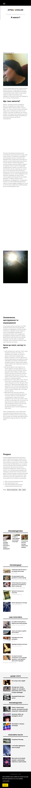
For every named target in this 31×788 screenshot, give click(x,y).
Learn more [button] (6, 781)
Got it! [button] (5, 785)
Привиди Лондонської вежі (19, 644)
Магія (24, 489)
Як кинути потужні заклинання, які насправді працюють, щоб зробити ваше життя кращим (19, 658)
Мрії (20, 489)
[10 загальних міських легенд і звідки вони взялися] (25, 537)
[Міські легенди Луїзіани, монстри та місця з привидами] (7, 537)
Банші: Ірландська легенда (19, 602)
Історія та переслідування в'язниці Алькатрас (16, 539)
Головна (8, 14)
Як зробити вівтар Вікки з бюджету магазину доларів (19, 622)
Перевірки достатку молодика (17, 638)
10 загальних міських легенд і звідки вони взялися (25, 544)
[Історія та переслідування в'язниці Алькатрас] (16, 535)
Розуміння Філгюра (17, 739)
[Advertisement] (15, 35)
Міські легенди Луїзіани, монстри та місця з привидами (6, 544)
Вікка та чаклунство (12, 489)
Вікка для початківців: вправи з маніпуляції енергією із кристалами (19, 759)
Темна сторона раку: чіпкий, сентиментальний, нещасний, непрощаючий (20, 709)
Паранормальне (17, 14)
